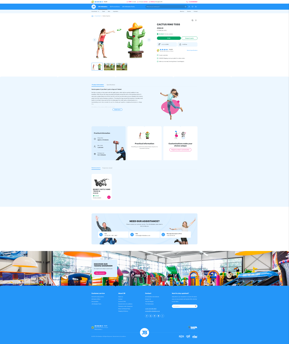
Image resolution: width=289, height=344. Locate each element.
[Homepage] (94, 7)
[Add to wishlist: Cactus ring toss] (195, 20)
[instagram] (158, 316)
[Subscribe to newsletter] (195, 306)
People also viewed (107, 168)
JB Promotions (115, 6)
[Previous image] (94, 40)
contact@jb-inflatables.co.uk (152, 311)
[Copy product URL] (192, 20)
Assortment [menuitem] (94, 11)
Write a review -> (98, 329)
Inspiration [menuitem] (115, 11)
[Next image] (149, 40)
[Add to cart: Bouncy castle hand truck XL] (109, 197)
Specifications (111, 84)
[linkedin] (150, 316)
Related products (96, 167)
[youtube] (154, 316)
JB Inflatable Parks (128, 6)
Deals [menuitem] (103, 11)
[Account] (189, 6)
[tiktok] (162, 316)
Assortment (98, 16)
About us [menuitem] (182, 11)
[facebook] (146, 316)
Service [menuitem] (189, 11)
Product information (98, 84)
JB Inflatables (102, 6)
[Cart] (195, 6)
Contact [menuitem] (195, 11)
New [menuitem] (109, 11)
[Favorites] (192, 6)
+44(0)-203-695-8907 (151, 308)
